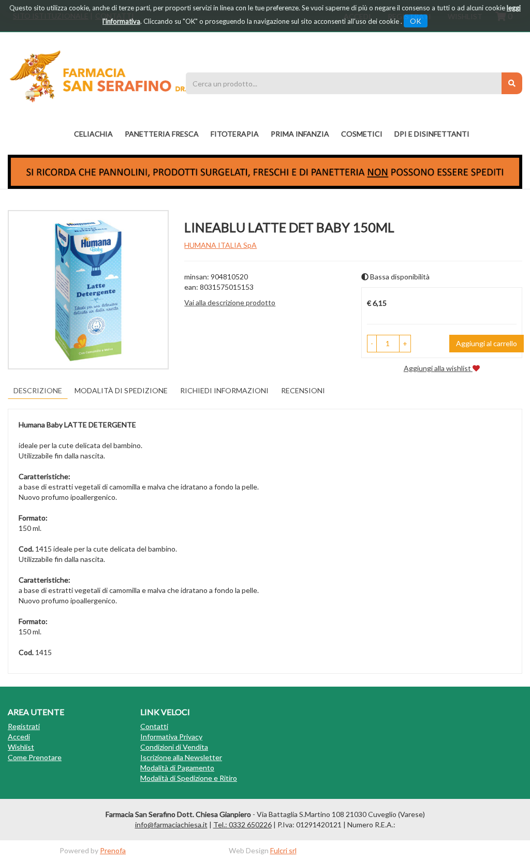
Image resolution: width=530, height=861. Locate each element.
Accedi (19, 736)
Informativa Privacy (171, 736)
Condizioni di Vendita (174, 747)
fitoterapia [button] (235, 133)
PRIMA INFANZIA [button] (300, 133)
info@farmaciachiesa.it (171, 824)
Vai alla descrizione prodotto (229, 302)
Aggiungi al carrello (486, 343)
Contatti (154, 726)
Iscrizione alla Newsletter (181, 757)
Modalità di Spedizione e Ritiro (188, 778)
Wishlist (21, 747)
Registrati (24, 726)
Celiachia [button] (93, 133)
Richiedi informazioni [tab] (224, 390)
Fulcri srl (283, 850)
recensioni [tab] (303, 390)
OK (415, 21)
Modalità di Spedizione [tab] (121, 390)
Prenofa (113, 850)
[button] (372, 343)
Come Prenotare (35, 757)
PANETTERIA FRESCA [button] (162, 133)
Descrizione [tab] (37, 390)
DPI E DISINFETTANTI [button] (431, 133)
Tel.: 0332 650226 (242, 824)
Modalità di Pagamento (177, 767)
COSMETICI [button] (361, 133)
